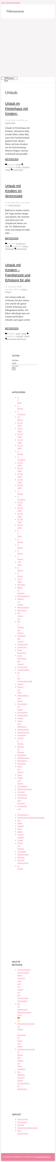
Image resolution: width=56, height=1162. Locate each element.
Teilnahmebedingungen (27, 1128)
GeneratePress (43, 1157)
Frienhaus (26, 167)
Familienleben (23, 670)
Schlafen (21, 792)
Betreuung (21, 610)
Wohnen (21, 857)
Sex (19, 820)
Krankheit (21, 735)
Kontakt (20, 1125)
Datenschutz (22, 1119)
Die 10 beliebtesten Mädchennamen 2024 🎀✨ (24, 1012)
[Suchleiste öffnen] (6, 81)
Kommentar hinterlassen (16, 339)
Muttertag (21, 763)
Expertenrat (20, 244)
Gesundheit (22, 712)
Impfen (20, 718)
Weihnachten (23, 854)
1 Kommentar (18, 170)
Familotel (19, 336)
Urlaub (18, 165)
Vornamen (21, 852)
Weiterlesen (11, 160)
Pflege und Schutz (20, 781)
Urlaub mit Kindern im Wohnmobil (13, 191)
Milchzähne (22, 761)
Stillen (20, 832)
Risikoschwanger (24, 789)
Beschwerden (23, 607)
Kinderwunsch (23, 732)
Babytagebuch (23, 596)
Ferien (18, 167)
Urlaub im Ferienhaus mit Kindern (16, 108)
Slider (7, 246)
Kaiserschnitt (22, 729)
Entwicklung (22, 644)
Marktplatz (21, 755)
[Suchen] (14, 368)
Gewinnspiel (22, 715)
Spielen (20, 826)
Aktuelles (21, 585)
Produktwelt (22, 786)
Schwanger (22, 795)
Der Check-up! (20, 616)
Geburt (20, 684)
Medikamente (23, 758)
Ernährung (22, 647)
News (19, 775)
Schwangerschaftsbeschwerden (31, 817)
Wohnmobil (9, 249)
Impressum (22, 1122)
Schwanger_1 (23, 815)
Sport (19, 829)
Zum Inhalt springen (10, 2)
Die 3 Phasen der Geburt (20, 627)
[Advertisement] (28, 47)
